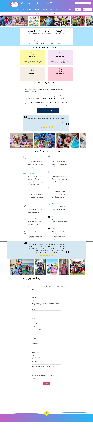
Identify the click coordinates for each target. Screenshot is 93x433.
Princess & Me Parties (35, 3)
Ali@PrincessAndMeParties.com (62, 286)
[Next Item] (83, 140)
